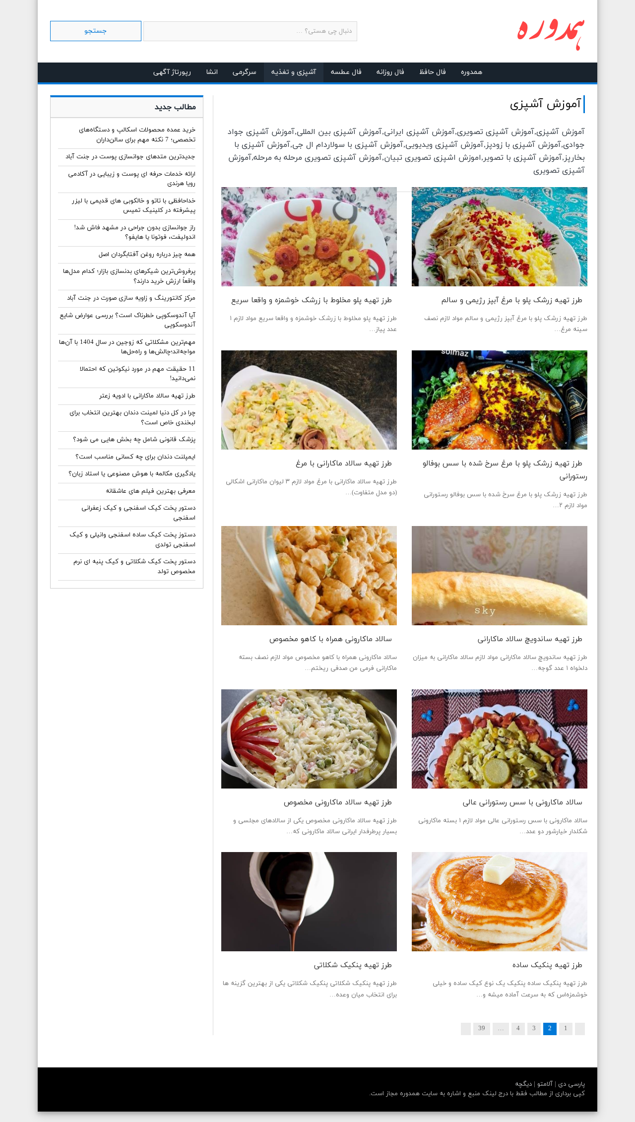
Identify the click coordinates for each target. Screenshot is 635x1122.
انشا (212, 72)
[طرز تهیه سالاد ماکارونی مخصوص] (309, 739)
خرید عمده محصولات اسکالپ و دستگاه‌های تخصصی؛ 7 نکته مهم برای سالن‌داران (137, 135)
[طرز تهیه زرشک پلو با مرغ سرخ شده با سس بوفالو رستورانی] (499, 400)
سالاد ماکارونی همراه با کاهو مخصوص (330, 639)
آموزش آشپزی (545, 104)
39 (481, 1028)
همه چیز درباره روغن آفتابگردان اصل (147, 254)
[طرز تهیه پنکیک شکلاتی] (309, 901)
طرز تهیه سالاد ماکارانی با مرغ (344, 464)
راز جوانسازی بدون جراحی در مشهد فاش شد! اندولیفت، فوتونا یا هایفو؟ (134, 232)
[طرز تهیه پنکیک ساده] (499, 901)
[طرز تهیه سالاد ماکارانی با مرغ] (309, 400)
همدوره (471, 72)
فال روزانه (390, 72)
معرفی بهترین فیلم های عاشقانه (150, 491)
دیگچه (523, 1084)
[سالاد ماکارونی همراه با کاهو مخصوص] (309, 575)
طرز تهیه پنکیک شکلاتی (353, 965)
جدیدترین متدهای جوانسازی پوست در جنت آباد (130, 156)
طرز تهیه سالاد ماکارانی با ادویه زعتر (147, 396)
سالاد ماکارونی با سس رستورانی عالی (522, 802)
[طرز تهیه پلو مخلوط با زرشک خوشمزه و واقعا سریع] (309, 236)
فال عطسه (346, 72)
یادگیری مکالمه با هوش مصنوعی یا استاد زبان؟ (131, 473)
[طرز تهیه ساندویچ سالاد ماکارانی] (499, 575)
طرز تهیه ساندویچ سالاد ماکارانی (530, 639)
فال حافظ (432, 72)
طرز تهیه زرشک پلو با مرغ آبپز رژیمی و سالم (512, 300)
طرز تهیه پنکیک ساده (547, 965)
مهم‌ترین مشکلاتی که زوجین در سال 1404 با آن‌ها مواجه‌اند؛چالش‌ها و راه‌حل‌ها (127, 347)
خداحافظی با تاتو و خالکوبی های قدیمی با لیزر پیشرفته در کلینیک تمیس (133, 206)
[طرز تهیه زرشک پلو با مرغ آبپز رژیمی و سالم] (499, 236)
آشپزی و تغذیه (293, 72)
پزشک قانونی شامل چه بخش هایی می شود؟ (134, 439)
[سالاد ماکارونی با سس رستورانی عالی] (499, 739)
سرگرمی (244, 72)
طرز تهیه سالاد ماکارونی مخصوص (338, 802)
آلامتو (544, 1084)
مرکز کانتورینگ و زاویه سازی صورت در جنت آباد (131, 298)
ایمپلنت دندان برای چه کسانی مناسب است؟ (135, 457)
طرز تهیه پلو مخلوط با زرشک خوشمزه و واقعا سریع (311, 300)
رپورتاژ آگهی (172, 72)
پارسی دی (570, 1084)
